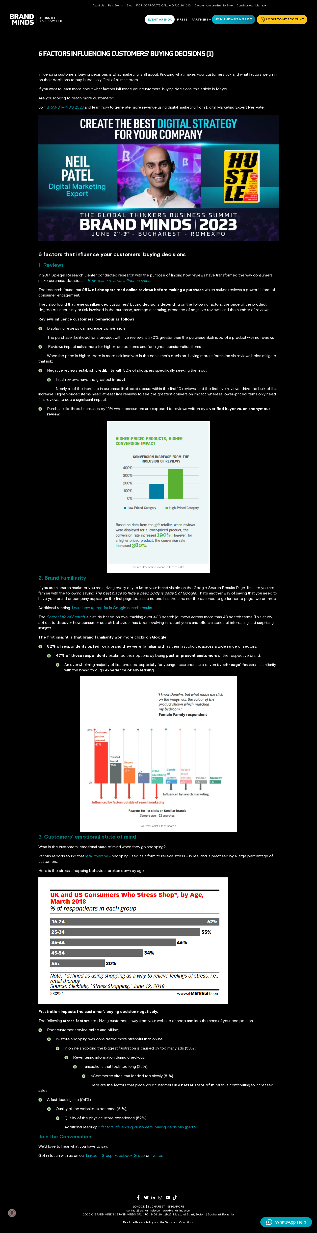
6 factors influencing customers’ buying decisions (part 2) (148, 1127)
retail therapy (96, 856)
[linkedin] (154, 1197)
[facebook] (140, 1197)
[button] (286, 1222)
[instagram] (162, 1197)
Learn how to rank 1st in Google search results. (112, 607)
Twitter (156, 1155)
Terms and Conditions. (179, 1222)
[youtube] (169, 1197)
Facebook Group (129, 1155)
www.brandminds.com (176, 1210)
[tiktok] (176, 1197)
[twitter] (147, 1198)
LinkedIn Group (99, 1155)
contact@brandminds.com (144, 1210)
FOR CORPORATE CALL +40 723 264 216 (163, 5)
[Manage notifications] (12, 1213)
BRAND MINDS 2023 (65, 107)
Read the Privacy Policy (138, 1222)
